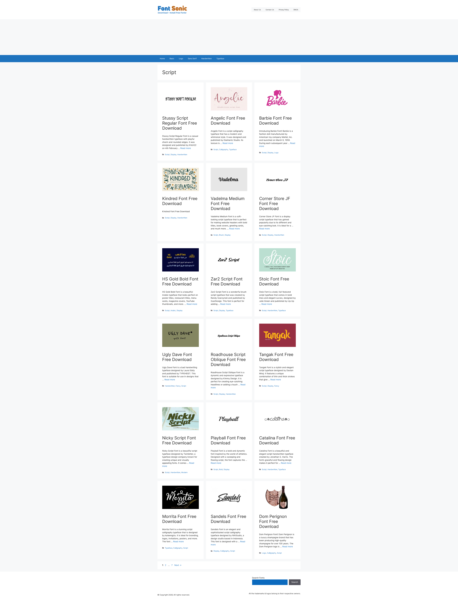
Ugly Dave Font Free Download (177, 357)
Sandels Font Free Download (228, 519)
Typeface (220, 58)
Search (294, 582)
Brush (221, 235)
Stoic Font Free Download (274, 281)
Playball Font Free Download (228, 440)
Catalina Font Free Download (277, 440)
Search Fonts (258, 578)
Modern (184, 472)
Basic (172, 58)
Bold (221, 469)
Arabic (173, 310)
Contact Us (270, 10)
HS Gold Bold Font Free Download (180, 281)
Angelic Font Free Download (228, 121)
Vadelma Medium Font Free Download (228, 203)
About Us (257, 10)
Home (162, 58)
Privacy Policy (284, 10)
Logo (181, 58)
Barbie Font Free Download (275, 121)
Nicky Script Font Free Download (179, 440)
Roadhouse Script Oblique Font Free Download (228, 359)
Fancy (178, 386)
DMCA (296, 10)
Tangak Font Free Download (276, 357)
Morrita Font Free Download (179, 519)
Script (167, 154)
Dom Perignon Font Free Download (273, 521)
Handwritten (206, 58)
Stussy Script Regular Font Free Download (179, 123)
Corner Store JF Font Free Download (274, 203)
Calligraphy (223, 149)
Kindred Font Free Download (179, 201)
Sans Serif (192, 58)
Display (173, 154)
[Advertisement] (229, 37)
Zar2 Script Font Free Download (227, 281)
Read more (185, 148)
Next (177, 565)
